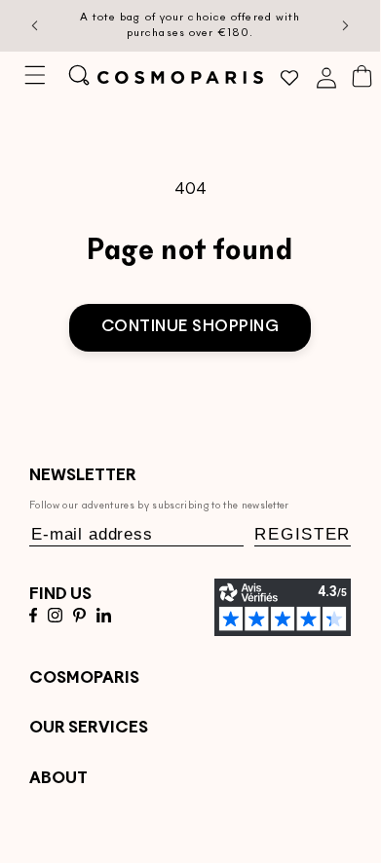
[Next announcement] (345, 26)
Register (302, 534)
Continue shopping (190, 327)
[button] (35, 75)
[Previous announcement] (35, 26)
